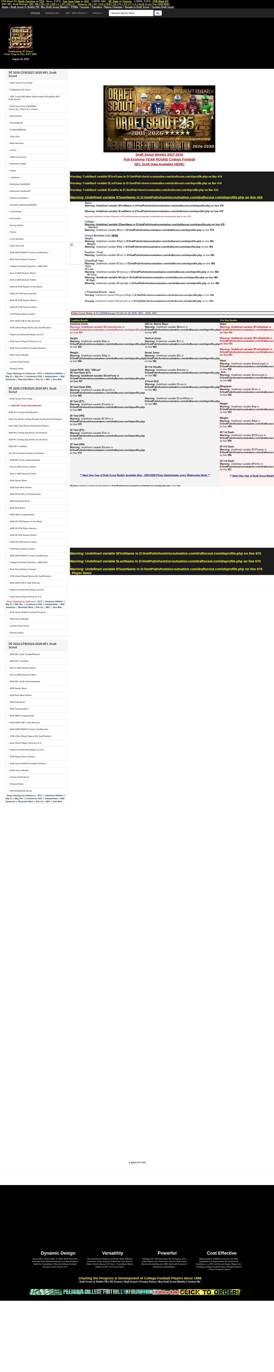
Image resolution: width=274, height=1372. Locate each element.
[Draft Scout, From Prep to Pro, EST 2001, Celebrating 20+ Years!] (20, 37)
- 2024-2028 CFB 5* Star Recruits (24, 722)
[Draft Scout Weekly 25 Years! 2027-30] (159, 119)
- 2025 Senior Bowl (18, 688)
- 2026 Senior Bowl (18, 480)
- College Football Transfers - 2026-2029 (28, 562)
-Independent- (51, 376)
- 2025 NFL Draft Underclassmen (24, 681)
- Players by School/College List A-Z (26, 334)
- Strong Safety (16, 225)
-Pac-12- (39, 379)
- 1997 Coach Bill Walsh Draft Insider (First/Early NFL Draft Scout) (34, 98)
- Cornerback (15, 211)
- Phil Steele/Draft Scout (20, 791)
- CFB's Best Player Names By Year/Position (30, 327)
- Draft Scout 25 (16, 246)
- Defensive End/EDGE (19, 184)
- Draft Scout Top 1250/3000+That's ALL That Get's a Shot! (23, 107)
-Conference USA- (34, 376)
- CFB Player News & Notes (22, 314)
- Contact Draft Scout (19, 362)
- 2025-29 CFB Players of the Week (25, 287)
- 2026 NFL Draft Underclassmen (24, 460)
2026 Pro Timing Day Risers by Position (28, 433)
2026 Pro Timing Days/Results (23, 412)
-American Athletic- (54, 373)
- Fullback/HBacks (17, 130)
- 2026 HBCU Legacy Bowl (21, 514)
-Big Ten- (18, 376)
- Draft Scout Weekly (19, 355)
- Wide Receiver (16, 143)
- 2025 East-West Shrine (20, 695)
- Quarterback (15, 116)
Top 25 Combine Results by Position (26, 453)
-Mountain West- (26, 379)
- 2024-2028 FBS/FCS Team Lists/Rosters (28, 729)
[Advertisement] (157, 43)
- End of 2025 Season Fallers (22, 280)
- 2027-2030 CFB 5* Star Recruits (24, 321)
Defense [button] (97, 13)
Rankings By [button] (52, 13)
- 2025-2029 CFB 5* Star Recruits (24, 583)
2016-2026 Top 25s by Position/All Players (29, 426)
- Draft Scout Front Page (20, 83)
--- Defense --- (15, 177)
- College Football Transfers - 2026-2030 (28, 266)
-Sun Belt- (57, 379)
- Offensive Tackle (17, 164)
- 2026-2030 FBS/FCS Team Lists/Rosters (28, 252)
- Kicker (12, 170)
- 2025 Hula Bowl (17, 702)
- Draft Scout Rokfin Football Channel (27, 348)
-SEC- (48, 379)
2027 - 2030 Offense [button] (75, 13)
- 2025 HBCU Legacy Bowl (21, 716)
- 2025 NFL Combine (19, 661)
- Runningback (16, 123)
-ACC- (40, 373)
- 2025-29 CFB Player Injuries (23, 293)
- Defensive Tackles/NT (20, 191)
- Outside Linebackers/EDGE (23, 205)
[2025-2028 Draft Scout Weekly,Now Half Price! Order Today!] (140, 1292)
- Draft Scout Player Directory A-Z (25, 341)
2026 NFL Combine (18, 446)
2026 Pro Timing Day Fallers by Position (28, 439)
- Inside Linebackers (18, 198)
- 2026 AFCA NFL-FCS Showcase (25, 494)
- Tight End (14, 136)
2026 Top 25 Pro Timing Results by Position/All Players (35, 419)
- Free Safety (15, 218)
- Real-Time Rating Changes (22, 259)
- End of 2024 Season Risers (22, 668)
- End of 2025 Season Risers (22, 273)
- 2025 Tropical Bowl (18, 709)
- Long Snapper (16, 239)
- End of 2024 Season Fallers (22, 675)
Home (35, 13)
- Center (12, 150)
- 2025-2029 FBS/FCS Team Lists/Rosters (28, 556)
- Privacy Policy (16, 368)
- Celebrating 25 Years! (20, 90)
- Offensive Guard (17, 157)
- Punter (12, 232)
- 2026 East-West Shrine (20, 487)
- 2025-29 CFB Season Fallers (23, 307)
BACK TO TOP (138, 1162)
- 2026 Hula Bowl (17, 508)
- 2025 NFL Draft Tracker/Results (24, 654)
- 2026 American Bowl (19, 501)
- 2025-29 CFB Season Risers (23, 300)
